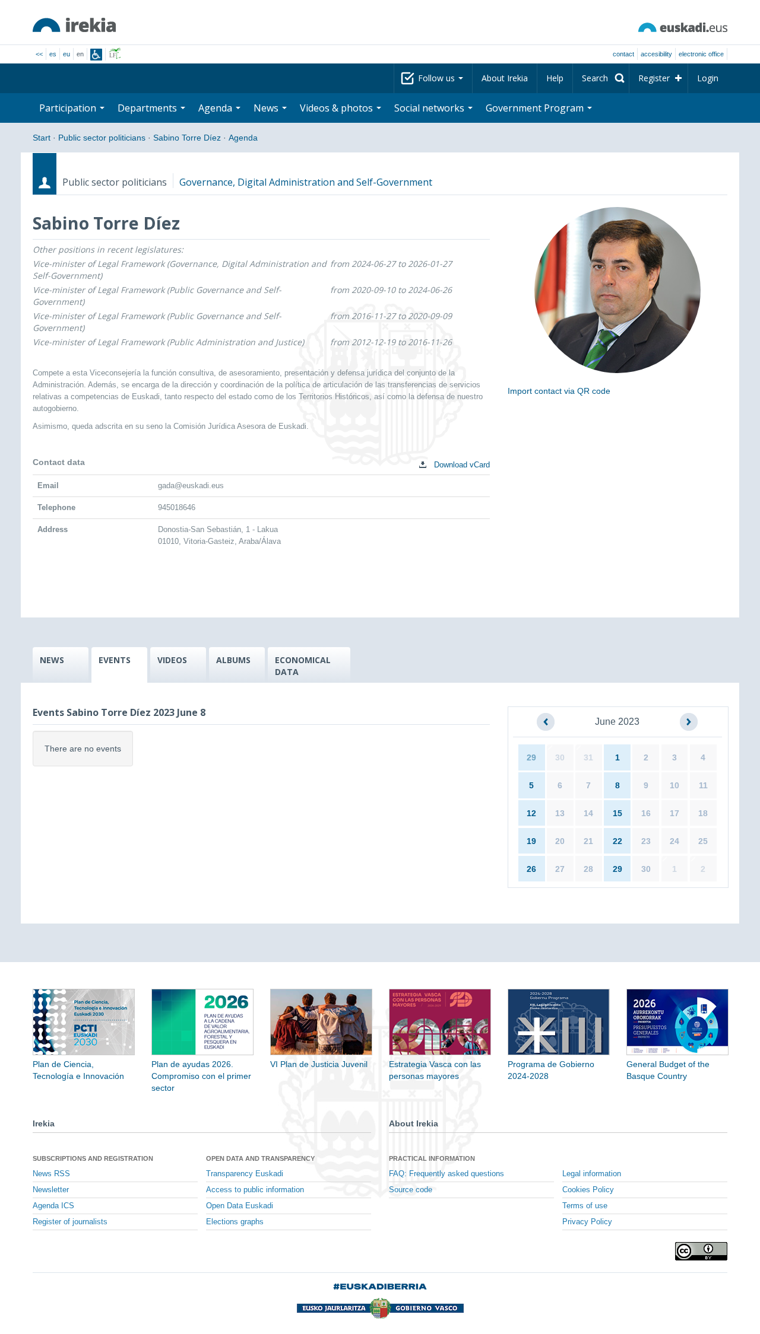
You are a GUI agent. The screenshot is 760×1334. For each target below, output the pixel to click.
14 (588, 813)
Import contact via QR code (559, 391)
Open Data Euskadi (239, 1206)
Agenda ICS (53, 1206)
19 (531, 841)
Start (41, 137)
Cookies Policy (588, 1190)
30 (560, 757)
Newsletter (51, 1190)
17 (674, 813)
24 (674, 841)
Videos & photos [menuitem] (337, 107)
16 (646, 813)
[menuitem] (601, 78)
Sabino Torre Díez (187, 137)
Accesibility (656, 54)
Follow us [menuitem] (437, 78)
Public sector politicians (101, 137)
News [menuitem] (267, 107)
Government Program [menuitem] (536, 107)
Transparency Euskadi (244, 1174)
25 (703, 841)
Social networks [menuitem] (430, 107)
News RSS (51, 1174)
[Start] (74, 25)
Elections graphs (235, 1222)
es (52, 54)
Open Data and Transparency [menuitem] (260, 1158)
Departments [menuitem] (148, 107)
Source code (410, 1190)
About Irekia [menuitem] (505, 78)
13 (560, 813)
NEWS (52, 660)
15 (617, 813)
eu (66, 54)
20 (560, 841)
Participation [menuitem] (69, 107)
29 (531, 757)
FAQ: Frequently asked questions (446, 1174)
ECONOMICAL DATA (303, 665)
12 (531, 813)
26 (531, 869)
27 (560, 869)
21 (588, 841)
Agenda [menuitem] (216, 107)
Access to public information (255, 1190)
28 (588, 869)
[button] (546, 722)
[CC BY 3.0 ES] (701, 1251)
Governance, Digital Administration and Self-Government (305, 182)
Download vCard (461, 464)
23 (646, 841)
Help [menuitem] (554, 78)
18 (703, 813)
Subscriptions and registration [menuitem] (93, 1158)
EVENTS (115, 660)
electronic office (701, 54)
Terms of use (584, 1206)
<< (39, 54)
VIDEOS (172, 660)
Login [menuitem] (707, 78)
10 (674, 785)
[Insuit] (96, 55)
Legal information (591, 1174)
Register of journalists (70, 1222)
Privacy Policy (587, 1222)
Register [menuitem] (654, 78)
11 (703, 785)
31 (588, 757)
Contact (623, 54)
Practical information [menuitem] (432, 1158)
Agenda (243, 137)
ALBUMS (233, 660)
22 (617, 841)
